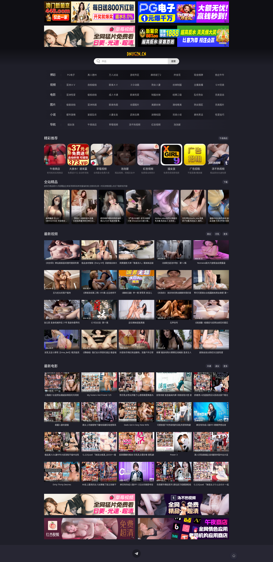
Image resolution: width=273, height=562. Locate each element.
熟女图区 (198, 104)
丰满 (209, 366)
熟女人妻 (156, 84)
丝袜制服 (177, 84)
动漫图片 (134, 104)
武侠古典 (134, 114)
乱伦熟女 (198, 94)
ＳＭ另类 (219, 84)
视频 (53, 85)
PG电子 (71, 74)
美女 (209, 234)
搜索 (173, 61)
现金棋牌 (198, 74)
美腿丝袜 (156, 104)
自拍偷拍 (92, 84)
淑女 (217, 366)
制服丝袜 (156, 94)
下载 (226, 182)
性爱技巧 (219, 114)
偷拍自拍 (92, 94)
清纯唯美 (177, 104)
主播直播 (198, 84)
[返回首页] (233, 555)
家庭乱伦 (92, 114)
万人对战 (113, 74)
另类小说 (177, 114)
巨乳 (217, 234)
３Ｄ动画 (134, 84)
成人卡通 (113, 94)
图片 (53, 105)
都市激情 (71, 114)
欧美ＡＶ (113, 84)
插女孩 (71, 124)
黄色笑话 (198, 114)
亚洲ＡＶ (71, 84)
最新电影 (51, 366)
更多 (226, 234)
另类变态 (219, 94)
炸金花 (177, 74)
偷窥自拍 (71, 104)
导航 (53, 124)
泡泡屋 (177, 124)
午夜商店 (92, 124)
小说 (53, 114)
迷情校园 (156, 114)
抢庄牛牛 (219, 74)
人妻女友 (113, 114)
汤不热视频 (134, 124)
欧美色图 (113, 104)
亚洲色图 (92, 104)
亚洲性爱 (71, 94)
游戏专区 (134, 74)
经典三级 (177, 94)
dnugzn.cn (136, 54)
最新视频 (51, 233)
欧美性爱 (134, 94)
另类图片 (219, 104)
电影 (53, 95)
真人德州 (92, 74)
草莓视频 (113, 124)
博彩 (53, 75)
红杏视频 (156, 124)
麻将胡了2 (156, 74)
